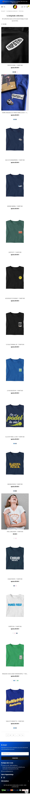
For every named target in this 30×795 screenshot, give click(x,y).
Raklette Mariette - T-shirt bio (15, 721)
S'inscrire (15, 758)
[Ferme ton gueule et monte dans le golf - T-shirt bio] (15, 92)
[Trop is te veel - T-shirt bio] (15, 45)
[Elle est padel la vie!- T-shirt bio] (15, 417)
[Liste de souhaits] (24, 6)
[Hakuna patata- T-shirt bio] (15, 464)
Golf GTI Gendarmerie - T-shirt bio (15, 160)
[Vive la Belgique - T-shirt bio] (15, 511)
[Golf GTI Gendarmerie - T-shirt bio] (15, 140)
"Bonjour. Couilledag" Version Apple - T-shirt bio (16, 673)
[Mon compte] (22, 6)
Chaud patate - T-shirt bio (15, 579)
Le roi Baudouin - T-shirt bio (15, 390)
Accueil (3, 11)
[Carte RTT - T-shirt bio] (15, 232)
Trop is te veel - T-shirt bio (15, 65)
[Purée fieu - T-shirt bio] (15, 606)
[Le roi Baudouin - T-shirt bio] (15, 370)
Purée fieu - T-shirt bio (15, 626)
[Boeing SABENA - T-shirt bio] (15, 186)
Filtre (4, 24)
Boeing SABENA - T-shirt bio (15, 206)
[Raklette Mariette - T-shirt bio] (15, 701)
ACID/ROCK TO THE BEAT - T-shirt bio (15, 298)
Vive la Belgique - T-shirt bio (15, 531)
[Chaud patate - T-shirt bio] (15, 559)
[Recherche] (4, 6)
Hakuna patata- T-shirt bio (15, 484)
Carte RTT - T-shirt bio (15, 252)
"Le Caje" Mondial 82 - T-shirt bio (15, 344)
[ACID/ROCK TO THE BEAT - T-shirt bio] (15, 278)
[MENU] (2, 6)
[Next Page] (22, 735)
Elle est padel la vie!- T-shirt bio (15, 436)
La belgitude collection (12, 11)
